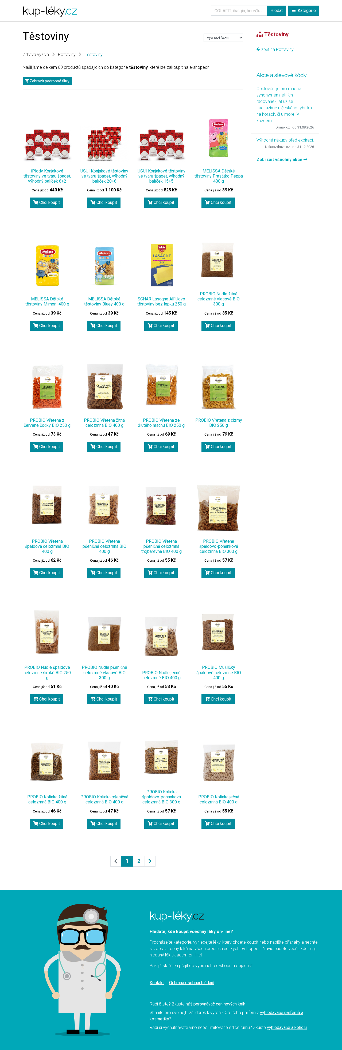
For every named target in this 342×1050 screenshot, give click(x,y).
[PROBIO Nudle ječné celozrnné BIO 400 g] (161, 637)
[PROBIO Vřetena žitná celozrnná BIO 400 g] (104, 387)
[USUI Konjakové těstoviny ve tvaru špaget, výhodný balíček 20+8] (104, 144)
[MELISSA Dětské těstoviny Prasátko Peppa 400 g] (218, 138)
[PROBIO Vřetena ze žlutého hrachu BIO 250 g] (161, 384)
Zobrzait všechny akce (280, 159)
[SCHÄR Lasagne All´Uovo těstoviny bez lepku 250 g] (161, 265)
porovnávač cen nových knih (219, 1004)
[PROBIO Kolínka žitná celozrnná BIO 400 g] (47, 763)
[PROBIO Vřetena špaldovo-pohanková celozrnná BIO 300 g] (218, 508)
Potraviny (67, 54)
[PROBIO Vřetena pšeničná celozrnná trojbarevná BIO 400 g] (161, 506)
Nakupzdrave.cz (277, 147)
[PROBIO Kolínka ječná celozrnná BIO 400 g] (218, 762)
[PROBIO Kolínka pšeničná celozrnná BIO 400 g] (104, 761)
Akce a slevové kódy (281, 75)
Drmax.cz (283, 127)
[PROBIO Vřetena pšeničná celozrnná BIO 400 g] (104, 505)
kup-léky (50, 10)
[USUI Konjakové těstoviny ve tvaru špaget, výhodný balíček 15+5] (161, 145)
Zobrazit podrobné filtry (49, 81)
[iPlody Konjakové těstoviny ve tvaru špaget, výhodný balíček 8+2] (47, 145)
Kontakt (157, 982)
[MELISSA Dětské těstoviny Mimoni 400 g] (47, 266)
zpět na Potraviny (277, 49)
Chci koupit (49, 202)
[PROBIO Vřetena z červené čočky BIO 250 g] (47, 387)
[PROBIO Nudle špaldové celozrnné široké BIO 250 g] (47, 631)
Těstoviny (94, 54)
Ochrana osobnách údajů (191, 982)
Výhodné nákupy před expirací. (285, 140)
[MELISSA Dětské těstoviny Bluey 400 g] (104, 266)
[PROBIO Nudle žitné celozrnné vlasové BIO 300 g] (218, 260)
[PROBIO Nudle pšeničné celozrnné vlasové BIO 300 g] (104, 634)
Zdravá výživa (36, 54)
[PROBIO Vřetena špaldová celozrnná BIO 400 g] (47, 505)
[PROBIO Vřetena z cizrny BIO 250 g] (218, 387)
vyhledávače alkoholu (287, 1027)
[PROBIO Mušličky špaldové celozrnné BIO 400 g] (218, 633)
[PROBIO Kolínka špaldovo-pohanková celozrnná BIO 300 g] (161, 757)
